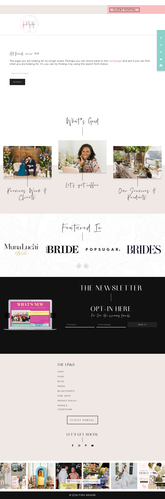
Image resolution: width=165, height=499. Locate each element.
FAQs (61, 376)
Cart (61, 371)
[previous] (7, 315)
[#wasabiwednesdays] (161, 65)
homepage (115, 60)
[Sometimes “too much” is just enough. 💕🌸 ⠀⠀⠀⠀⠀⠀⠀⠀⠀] (124, 476)
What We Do (137, 160)
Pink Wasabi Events (36, 24)
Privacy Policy (67, 400)
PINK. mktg (64, 396)
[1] (28, 339)
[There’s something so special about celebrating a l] (41, 476)
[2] (32, 339)
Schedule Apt (82, 155)
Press (61, 386)
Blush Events (66, 391)
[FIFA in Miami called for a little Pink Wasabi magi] (96, 476)
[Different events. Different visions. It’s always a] (13, 476)
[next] (53, 315)
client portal (124, 9)
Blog (61, 381)
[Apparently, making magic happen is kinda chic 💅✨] (69, 476)
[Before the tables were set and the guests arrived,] (152, 476)
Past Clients (27, 160)
